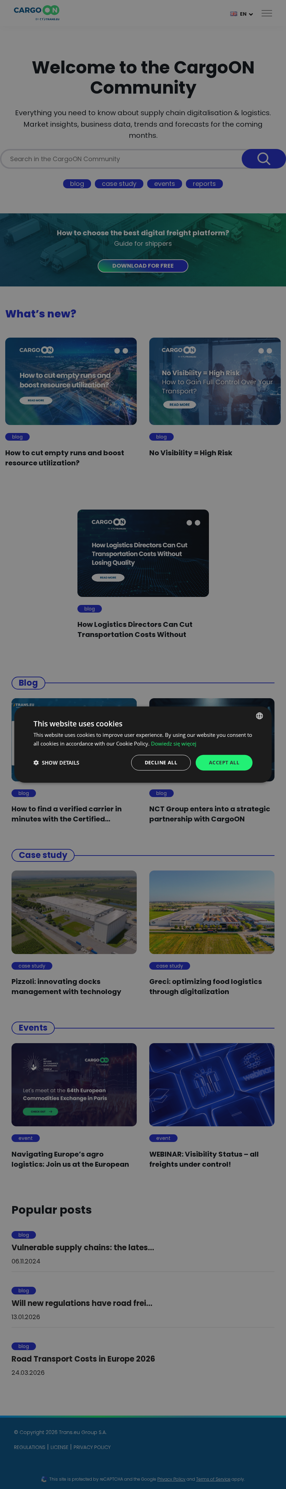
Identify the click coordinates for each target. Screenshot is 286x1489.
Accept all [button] (224, 762)
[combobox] (259, 715)
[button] (56, 762)
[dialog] (143, 745)
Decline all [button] (161, 762)
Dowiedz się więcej (173, 743)
